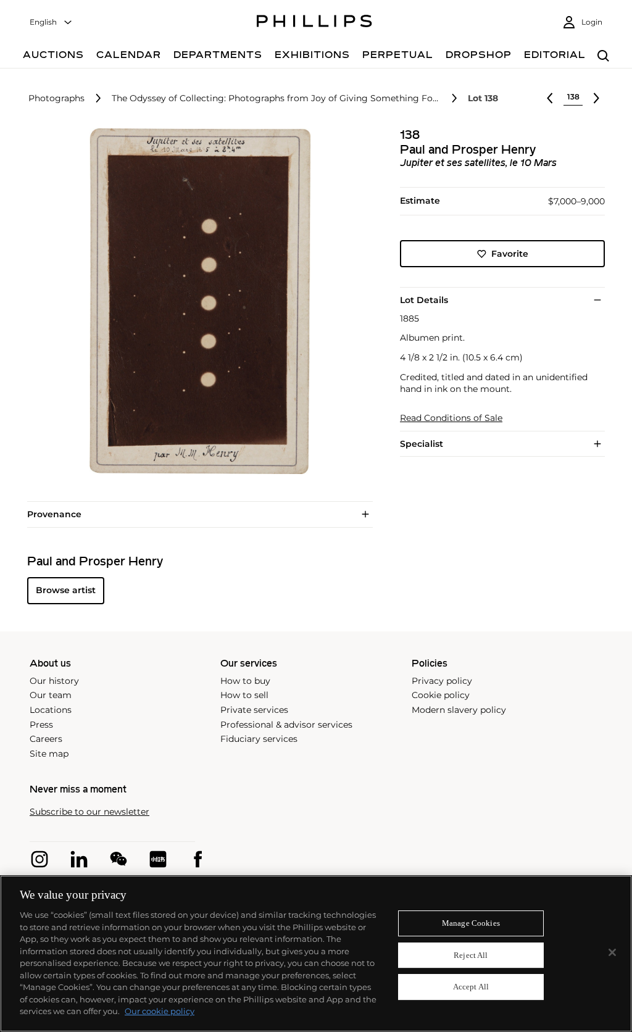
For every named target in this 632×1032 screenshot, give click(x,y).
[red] (158, 859)
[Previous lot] (550, 98)
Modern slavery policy (459, 709)
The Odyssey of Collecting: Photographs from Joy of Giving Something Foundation (276, 98)
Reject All (471, 955)
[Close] (612, 952)
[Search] (603, 56)
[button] (196, 301)
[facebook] (197, 859)
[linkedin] (79, 859)
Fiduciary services (258, 738)
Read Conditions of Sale (451, 418)
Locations (51, 709)
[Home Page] (314, 23)
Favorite (509, 253)
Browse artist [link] (66, 590)
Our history (54, 680)
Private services (254, 709)
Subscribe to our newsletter (89, 812)
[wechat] (118, 859)
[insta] (39, 859)
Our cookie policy (159, 1011)
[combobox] (51, 22)
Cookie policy (441, 695)
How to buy (245, 680)
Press (41, 724)
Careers (46, 738)
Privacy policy (442, 680)
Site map (49, 753)
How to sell (244, 695)
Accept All (471, 987)
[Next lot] (596, 98)
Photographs (56, 98)
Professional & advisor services (286, 724)
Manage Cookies (471, 923)
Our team (51, 695)
